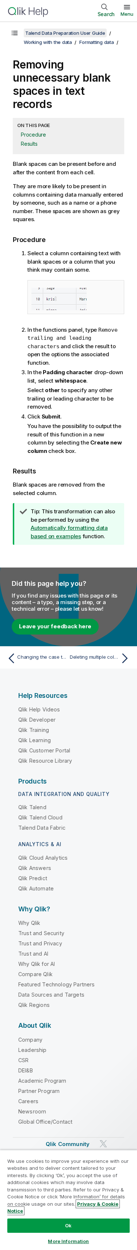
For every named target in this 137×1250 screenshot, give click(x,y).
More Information (68, 1241)
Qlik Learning (34, 740)
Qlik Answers (34, 868)
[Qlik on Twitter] (103, 1143)
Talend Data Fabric (41, 828)
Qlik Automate (36, 888)
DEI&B (25, 1070)
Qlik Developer (37, 720)
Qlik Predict (32, 878)
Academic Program (42, 1081)
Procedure (33, 134)
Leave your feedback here (55, 626)
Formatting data (96, 42)
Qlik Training (33, 730)
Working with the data (48, 42)
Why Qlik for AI (36, 964)
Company (30, 1040)
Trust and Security (41, 933)
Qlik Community (68, 1144)
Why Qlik (29, 923)
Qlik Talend (32, 807)
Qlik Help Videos (39, 709)
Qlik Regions (34, 1005)
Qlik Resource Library (45, 761)
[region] (68, 1200)
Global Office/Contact (45, 1122)
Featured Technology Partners (56, 984)
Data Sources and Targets (51, 995)
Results (29, 144)
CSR (23, 1060)
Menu (127, 14)
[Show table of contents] (14, 33)
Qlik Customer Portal (44, 750)
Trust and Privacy (40, 943)
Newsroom (32, 1111)
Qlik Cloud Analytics (43, 858)
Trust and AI (33, 953)
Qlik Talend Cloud (40, 817)
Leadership (32, 1050)
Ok (68, 1225)
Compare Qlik (35, 974)
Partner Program (39, 1091)
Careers (28, 1101)
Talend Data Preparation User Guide (65, 33)
